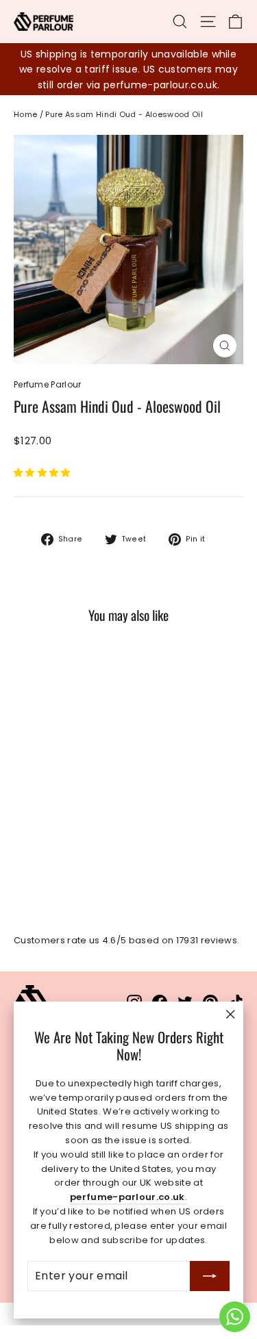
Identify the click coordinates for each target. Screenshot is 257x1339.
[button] (43, 472)
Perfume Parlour (48, 384)
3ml (32, 505)
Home (25, 114)
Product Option (44, 483)
